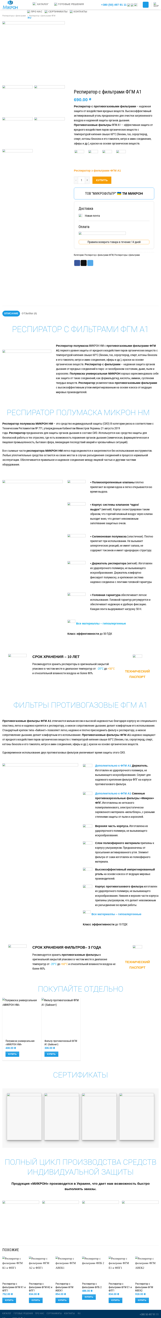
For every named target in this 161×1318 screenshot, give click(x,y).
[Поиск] (95, 4)
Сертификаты (57, 11)
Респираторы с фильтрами (14, 15)
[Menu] (28, 4)
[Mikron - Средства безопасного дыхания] (11, 4)
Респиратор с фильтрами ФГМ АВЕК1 (64, 1287)
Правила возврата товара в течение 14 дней (114, 242)
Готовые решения (71, 4)
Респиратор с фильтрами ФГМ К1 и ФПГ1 (14, 1287)
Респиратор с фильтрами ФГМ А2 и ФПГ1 (40, 1287)
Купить (102, 180)
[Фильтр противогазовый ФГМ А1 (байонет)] (61, 1017)
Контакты (80, 11)
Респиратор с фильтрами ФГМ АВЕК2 (144, 1287)
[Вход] (146, 5)
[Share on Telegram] (90, 263)
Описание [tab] (11, 313)
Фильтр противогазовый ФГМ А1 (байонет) (60, 1042)
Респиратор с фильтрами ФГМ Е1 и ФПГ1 (120, 1287)
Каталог (43, 4)
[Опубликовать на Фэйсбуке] (77, 263)
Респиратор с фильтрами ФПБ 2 (92, 1285)
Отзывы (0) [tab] (29, 313)
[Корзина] (156, 5)
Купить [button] (12, 1054)
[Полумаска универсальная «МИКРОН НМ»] (22, 1017)
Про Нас (36, 11)
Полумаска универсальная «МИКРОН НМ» (20, 1042)
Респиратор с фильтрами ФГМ (99, 255)
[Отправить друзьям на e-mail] (84, 263)
